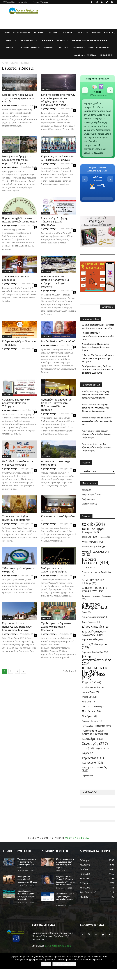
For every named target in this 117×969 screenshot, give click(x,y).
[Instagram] (96, 2)
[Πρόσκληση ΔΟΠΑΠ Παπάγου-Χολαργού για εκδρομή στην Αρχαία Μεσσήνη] (58, 264)
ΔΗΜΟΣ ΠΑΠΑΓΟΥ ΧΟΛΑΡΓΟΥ (94, 589)
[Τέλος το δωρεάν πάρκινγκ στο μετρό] (19, 556)
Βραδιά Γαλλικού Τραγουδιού (58, 341)
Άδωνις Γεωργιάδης (94, 546)
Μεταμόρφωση (28, 40)
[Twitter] (106, 2)
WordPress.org (89, 503)
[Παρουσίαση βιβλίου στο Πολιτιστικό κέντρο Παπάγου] (19, 205)
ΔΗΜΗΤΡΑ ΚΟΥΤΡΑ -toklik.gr (94, 581)
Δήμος (86, 612)
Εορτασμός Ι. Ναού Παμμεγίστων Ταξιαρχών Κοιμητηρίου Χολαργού (17, 627)
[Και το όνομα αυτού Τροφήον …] (58, 504)
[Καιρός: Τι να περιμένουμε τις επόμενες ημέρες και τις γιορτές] (19, 82)
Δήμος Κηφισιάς (95, 626)
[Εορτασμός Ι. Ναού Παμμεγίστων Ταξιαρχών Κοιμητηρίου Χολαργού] (19, 611)
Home (7, 33)
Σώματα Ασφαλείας (97, 48)
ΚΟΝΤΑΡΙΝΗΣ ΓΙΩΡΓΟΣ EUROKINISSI (95, 672)
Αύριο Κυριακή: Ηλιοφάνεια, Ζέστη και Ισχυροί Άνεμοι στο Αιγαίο (96, 347)
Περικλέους (103, 725)
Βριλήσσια (38, 33)
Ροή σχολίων (88, 499)
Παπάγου (45, 213)
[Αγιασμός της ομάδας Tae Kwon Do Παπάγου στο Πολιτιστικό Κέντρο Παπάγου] (58, 387)
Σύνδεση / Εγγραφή (40, 2)
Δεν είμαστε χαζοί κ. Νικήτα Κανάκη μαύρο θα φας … (97, 420)
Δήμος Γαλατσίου (91, 622)
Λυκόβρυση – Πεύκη (101, 33)
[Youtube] (111, 2)
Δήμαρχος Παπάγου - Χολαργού (97, 597)
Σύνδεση (86, 489)
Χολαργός (48, 48)
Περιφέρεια (78, 48)
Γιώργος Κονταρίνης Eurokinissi (96, 574)
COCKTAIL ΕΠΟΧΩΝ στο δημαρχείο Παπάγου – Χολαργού (16, 403)
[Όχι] (113, 960)
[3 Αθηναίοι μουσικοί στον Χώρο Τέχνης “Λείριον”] (58, 556)
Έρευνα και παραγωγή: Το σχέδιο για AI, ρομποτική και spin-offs (98, 326)
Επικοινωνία (106, 55)
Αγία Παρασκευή (20, 33)
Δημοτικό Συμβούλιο (95, 651)
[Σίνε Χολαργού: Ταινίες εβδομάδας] (19, 264)
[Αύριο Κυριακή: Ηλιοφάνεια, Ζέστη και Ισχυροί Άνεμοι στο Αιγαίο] (9, 894)
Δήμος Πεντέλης (92, 639)
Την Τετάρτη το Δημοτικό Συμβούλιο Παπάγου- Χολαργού (56, 627)
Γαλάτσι (53, 33)
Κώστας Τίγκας (90, 692)
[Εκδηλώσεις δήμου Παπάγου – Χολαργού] (19, 329)
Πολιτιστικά (7, 271)
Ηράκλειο (67, 33)
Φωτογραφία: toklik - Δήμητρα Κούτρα (95, 732)
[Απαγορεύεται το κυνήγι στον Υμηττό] (58, 449)
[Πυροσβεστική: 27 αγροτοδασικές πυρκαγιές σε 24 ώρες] (9, 879)
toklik (93, 524)
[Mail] (101, 2)
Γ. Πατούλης (89, 567)
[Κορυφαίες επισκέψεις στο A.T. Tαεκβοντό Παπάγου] (58, 144)
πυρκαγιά (87, 775)
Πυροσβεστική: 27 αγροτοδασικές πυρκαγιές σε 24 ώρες (98, 336)
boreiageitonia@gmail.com (58, 945)
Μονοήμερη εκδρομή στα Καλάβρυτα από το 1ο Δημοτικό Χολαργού (16, 160)
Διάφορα (78, 55)
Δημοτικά (46, 618)
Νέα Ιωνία (46, 40)
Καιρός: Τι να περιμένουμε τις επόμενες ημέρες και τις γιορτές (18, 98)
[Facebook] (91, 2)
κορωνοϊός (93, 757)
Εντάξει (46, 964)
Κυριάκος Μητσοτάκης (93, 687)
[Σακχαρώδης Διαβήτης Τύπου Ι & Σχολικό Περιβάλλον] (58, 205)
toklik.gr (90, 536)
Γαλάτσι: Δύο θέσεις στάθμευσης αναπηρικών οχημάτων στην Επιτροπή (98, 358)
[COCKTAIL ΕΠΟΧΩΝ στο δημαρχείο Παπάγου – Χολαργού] (19, 387)
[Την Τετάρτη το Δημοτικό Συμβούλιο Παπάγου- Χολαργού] (58, 611)
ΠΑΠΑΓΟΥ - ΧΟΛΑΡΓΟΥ (93, 707)
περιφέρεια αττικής (94, 769)
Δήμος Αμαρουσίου (95, 616)
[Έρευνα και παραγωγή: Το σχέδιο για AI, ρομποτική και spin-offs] (9, 862)
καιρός (88, 753)
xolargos (105, 537)
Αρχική (5, 63)
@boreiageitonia (77, 837)
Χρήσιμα (91, 55)
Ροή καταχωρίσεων (91, 494)
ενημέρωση (102, 748)
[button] (113, 32)
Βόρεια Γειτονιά (95, 561)
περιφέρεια (92, 762)
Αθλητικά (46, 151)
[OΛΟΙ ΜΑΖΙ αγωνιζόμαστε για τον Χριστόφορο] (19, 449)
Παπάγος (61, 40)
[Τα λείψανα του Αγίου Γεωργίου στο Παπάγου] (19, 504)
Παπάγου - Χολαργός (92, 721)
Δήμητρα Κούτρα (10, 105)
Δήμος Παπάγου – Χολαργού (94, 633)
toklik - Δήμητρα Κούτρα (93, 530)
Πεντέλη (10, 48)
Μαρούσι (10, 40)
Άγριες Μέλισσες (92, 541)
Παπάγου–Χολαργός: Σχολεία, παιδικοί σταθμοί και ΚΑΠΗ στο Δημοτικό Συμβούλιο (97, 369)
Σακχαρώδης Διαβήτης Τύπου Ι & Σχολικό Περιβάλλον (54, 221)
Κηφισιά (82, 33)
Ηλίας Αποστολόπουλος (97, 660)
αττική (88, 748)
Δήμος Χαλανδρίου (94, 645)
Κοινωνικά (7, 90)
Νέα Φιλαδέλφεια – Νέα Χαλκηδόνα (88, 40)
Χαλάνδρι (63, 48)
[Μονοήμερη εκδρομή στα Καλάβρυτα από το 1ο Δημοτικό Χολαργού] (19, 144)
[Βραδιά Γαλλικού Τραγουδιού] (58, 329)
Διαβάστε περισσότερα (64, 964)
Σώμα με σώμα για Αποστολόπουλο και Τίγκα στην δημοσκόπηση (96, 394)
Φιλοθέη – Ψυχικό (28, 48)
